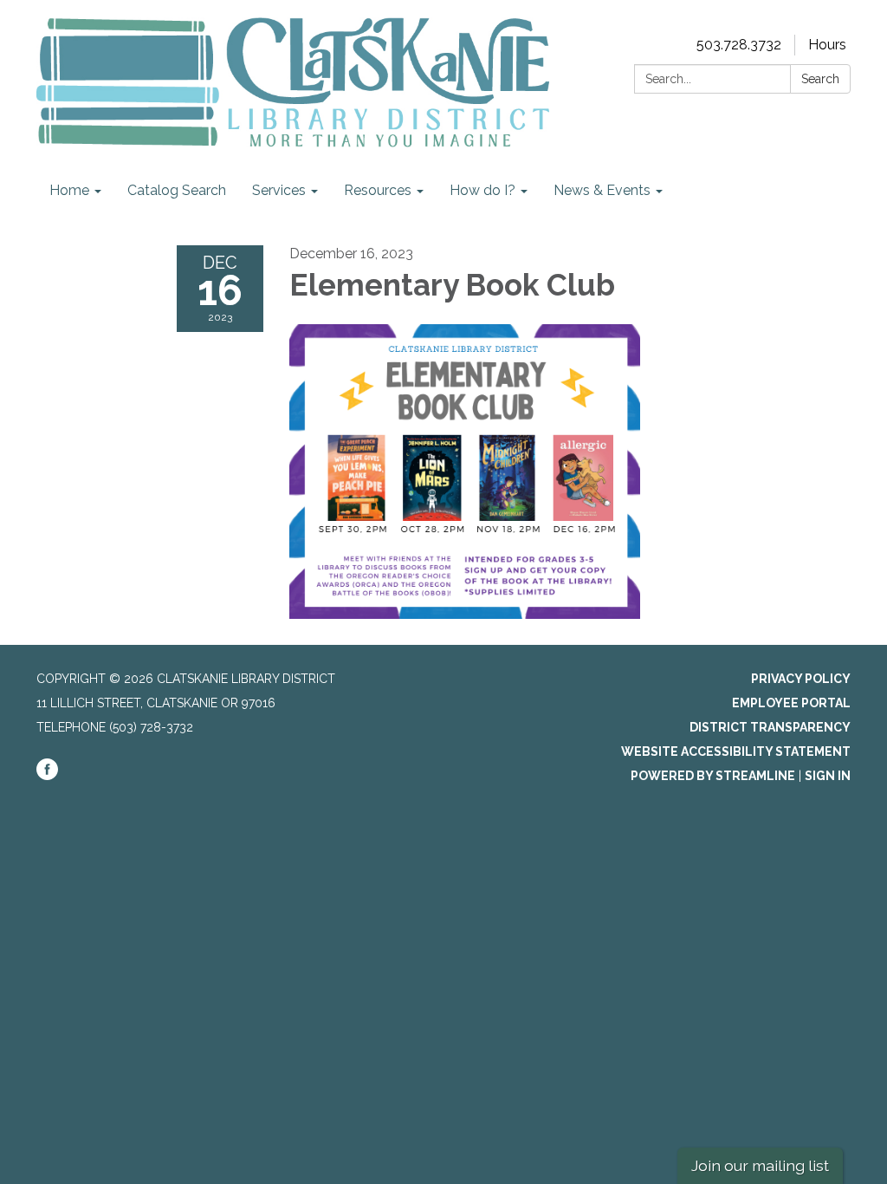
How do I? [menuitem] (482, 190)
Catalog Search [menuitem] (176, 190)
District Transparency (770, 727)
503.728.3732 (738, 44)
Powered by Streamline (713, 776)
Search (820, 79)
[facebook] (47, 776)
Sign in (828, 776)
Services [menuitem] (279, 190)
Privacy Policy (801, 679)
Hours (827, 44)
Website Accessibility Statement (736, 751)
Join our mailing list (760, 1165)
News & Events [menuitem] (602, 190)
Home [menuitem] (69, 190)
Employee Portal (791, 703)
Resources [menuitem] (377, 190)
